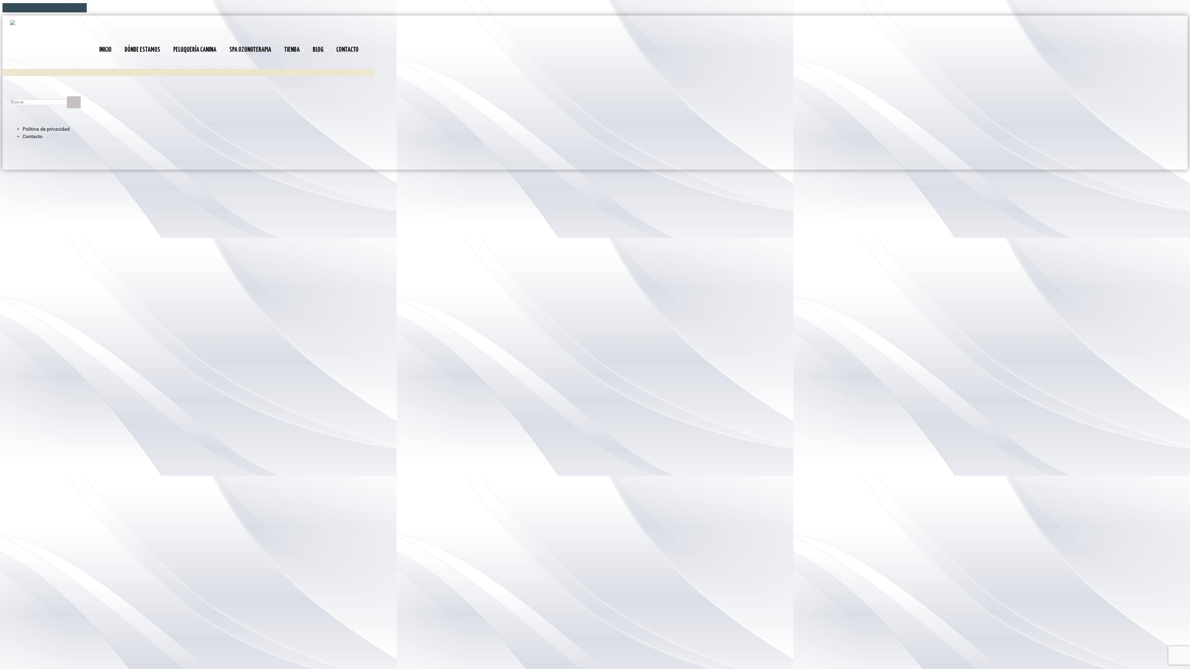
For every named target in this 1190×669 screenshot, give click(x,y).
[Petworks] (22, 24)
